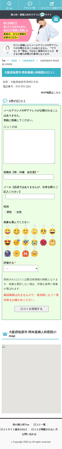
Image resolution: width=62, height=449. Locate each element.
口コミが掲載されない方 (44, 429)
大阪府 (14, 60)
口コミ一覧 (40, 424)
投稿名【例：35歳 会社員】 (20, 172)
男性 (9, 212)
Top (3, 60)
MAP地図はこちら (51, 92)
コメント (31, 127)
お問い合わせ (29, 434)
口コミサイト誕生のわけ (14, 429)
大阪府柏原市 (28, 60)
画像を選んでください (16, 222)
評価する (9, 262)
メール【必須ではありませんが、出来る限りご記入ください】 (31, 189)
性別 (6, 206)
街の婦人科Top (21, 424)
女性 (19, 212)
